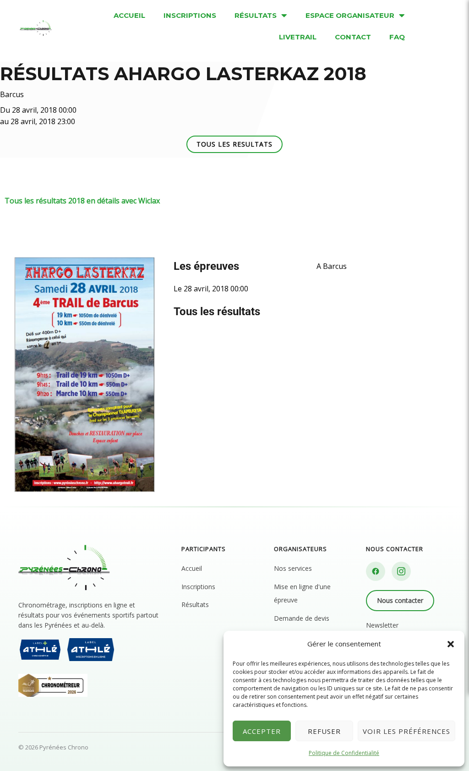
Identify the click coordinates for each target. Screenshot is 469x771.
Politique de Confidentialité (344, 753)
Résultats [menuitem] (255, 15)
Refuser (324, 731)
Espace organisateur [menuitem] (349, 15)
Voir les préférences (406, 731)
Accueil (191, 568)
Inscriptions (198, 586)
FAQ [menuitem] (397, 37)
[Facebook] (375, 571)
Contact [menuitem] (353, 37)
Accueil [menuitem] (129, 15)
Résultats (195, 604)
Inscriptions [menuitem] (190, 15)
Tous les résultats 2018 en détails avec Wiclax (82, 201)
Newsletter (382, 625)
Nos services (293, 568)
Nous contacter (400, 600)
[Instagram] (401, 571)
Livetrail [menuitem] (297, 37)
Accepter (262, 731)
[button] (450, 644)
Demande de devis (301, 618)
